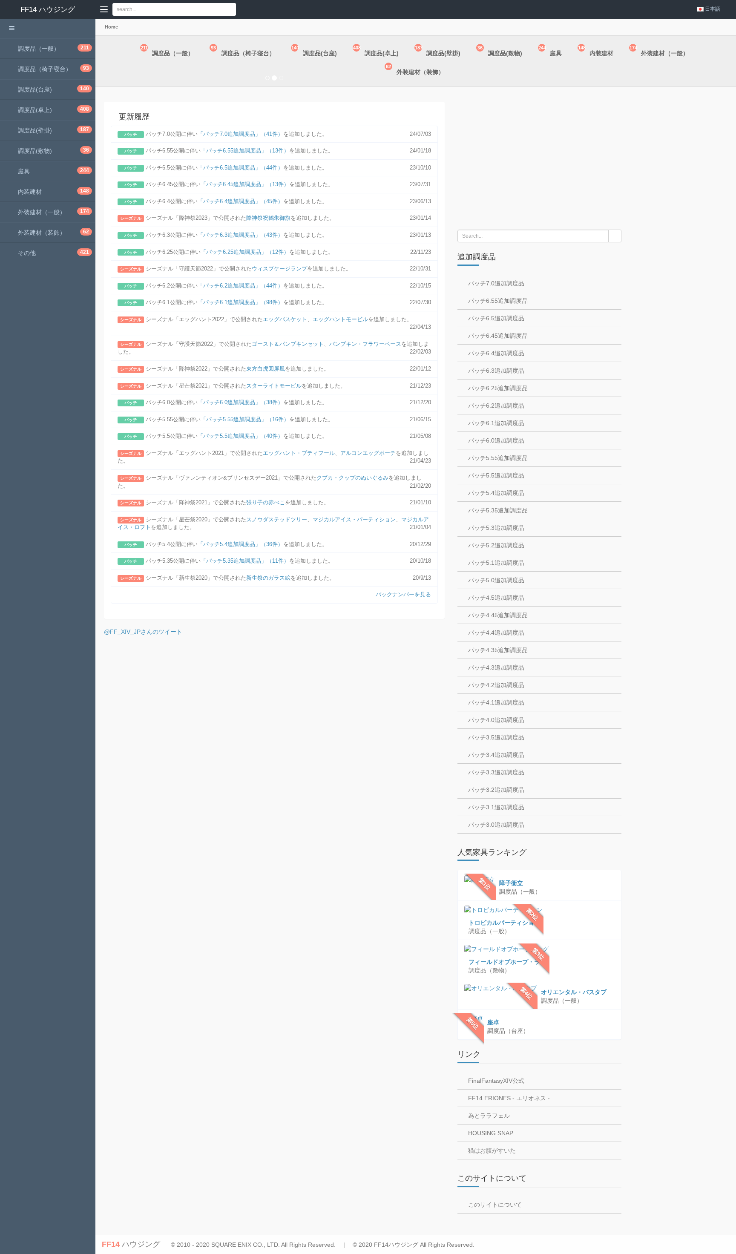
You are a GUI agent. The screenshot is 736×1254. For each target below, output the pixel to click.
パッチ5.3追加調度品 (495, 527)
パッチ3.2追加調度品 (495, 789)
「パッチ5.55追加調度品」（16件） (245, 419)
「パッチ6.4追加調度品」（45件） (240, 201)
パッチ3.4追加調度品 (495, 754)
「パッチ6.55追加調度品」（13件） (245, 150)
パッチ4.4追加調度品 (495, 632)
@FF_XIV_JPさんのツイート (143, 631)
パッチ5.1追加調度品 (495, 562)
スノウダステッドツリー (276, 519)
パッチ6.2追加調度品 (495, 405)
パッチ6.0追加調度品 (495, 440)
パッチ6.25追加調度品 (497, 388)
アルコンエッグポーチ (368, 453)
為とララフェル (488, 1115)
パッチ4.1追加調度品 (495, 702)
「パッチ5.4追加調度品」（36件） (240, 544)
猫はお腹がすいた (491, 1150)
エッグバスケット (285, 319)
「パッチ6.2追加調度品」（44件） (240, 285)
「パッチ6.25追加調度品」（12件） (245, 252)
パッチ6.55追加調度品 (497, 300)
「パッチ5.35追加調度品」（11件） (245, 561)
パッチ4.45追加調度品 (497, 615)
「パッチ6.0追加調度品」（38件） (240, 402)
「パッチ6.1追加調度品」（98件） (240, 302)
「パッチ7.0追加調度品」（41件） (240, 134)
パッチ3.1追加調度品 (495, 807)
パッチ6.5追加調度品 (495, 318)
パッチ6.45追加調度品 (497, 335)
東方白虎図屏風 (265, 368)
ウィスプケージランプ (279, 268)
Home (111, 26)
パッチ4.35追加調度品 (497, 650)
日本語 (713, 9)
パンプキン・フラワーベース (365, 344)
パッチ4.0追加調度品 (495, 719)
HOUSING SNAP (489, 1133)
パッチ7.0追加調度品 (495, 283)
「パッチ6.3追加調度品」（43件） (240, 235)
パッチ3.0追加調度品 (495, 824)
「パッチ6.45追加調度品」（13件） (245, 184)
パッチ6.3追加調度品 (495, 370)
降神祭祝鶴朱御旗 (268, 218)
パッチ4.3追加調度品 (495, 667)
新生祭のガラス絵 (268, 578)
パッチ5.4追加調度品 (495, 492)
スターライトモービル (274, 386)
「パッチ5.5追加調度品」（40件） (240, 436)
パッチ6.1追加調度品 (495, 423)
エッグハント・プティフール (299, 453)
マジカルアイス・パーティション (354, 519)
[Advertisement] (539, 159)
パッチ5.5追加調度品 (495, 475)
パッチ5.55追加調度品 (497, 457)
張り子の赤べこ (265, 502)
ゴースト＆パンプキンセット (288, 344)
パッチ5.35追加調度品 (497, 510)
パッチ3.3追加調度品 (495, 772)
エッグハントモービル (340, 319)
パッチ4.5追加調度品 (495, 597)
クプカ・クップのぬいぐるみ (352, 478)
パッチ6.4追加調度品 (495, 353)
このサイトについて (494, 1204)
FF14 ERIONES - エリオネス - (508, 1098)
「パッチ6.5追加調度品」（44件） (240, 167)
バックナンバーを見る (403, 594)
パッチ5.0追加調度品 (495, 580)
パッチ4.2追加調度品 (495, 685)
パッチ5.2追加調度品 (495, 545)
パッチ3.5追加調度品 (495, 737)
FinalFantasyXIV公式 (495, 1080)
